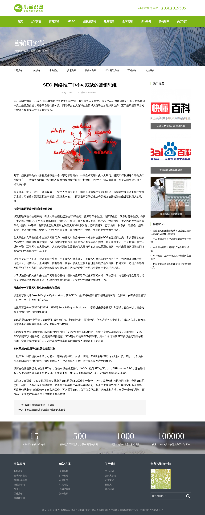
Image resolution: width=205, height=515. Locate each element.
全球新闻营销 (112, 70)
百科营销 (54, 21)
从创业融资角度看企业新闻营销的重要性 (45, 409)
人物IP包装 (64, 489)
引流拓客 (63, 484)
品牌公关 (63, 480)
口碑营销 (36, 70)
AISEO (71, 21)
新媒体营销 (90, 70)
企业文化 (109, 480)
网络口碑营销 (20, 480)
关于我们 (182, 21)
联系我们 (109, 489)
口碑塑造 (63, 475)
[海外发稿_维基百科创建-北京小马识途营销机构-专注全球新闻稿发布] (29, 8)
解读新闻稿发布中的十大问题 (39, 405)
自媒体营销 (19, 498)
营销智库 (164, 21)
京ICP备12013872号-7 (151, 510)
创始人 (108, 484)
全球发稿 (36, 21)
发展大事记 (110, 475)
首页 (20, 21)
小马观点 (53, 70)
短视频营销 (89, 21)
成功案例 (146, 21)
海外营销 (18, 471)
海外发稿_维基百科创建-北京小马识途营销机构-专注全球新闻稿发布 (95, 510)
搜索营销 (35, 51)
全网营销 (127, 21)
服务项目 (109, 21)
